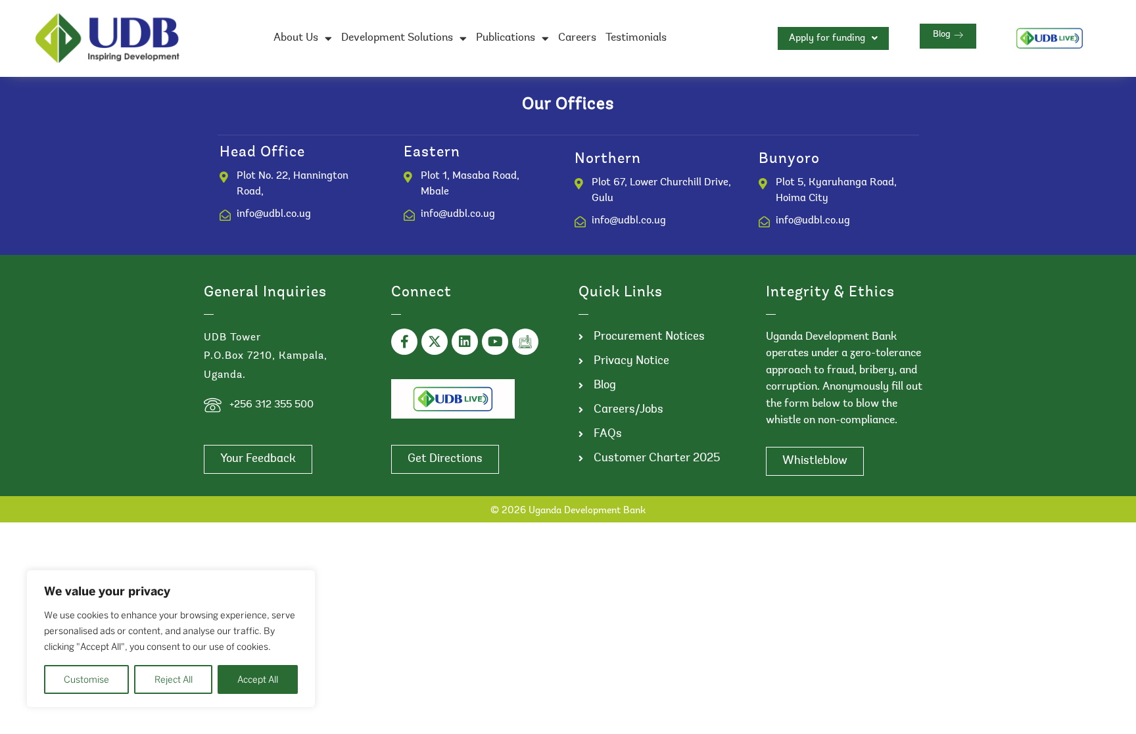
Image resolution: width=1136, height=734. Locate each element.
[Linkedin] (465, 342)
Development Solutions (397, 37)
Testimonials (636, 37)
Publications (505, 37)
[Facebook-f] (404, 342)
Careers (577, 37)
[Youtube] (495, 342)
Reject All (173, 679)
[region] (171, 639)
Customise (86, 679)
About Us (295, 37)
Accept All (257, 679)
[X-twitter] (434, 342)
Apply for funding (827, 38)
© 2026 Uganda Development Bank (568, 511)
